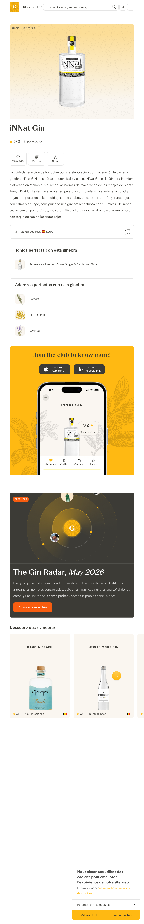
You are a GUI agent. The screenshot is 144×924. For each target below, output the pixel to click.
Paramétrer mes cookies (93, 904)
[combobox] (81, 7)
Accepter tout (123, 915)
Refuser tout (89, 915)
